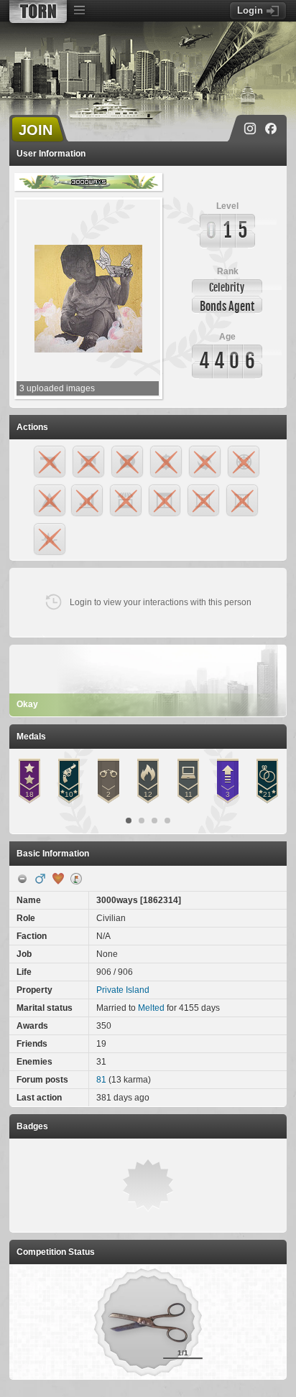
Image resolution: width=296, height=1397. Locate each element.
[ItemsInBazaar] (76, 878)
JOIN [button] (35, 130)
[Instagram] (250, 128)
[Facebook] (271, 128)
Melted (151, 1008)
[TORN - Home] (38, 11)
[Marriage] (58, 878)
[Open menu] (79, 11)
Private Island (122, 990)
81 (101, 1080)
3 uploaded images (57, 388)
